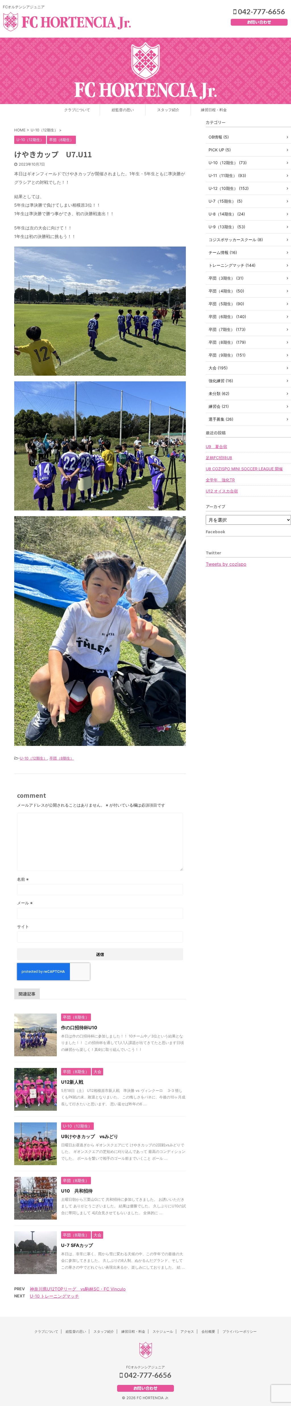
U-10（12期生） (33, 758)
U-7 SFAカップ (77, 1245)
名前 (23, 879)
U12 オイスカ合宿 (222, 491)
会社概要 (208, 1331)
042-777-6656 (260, 11)
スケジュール (163, 1331)
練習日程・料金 (214, 109)
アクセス (187, 1331)
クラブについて (77, 109)
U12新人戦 (72, 1082)
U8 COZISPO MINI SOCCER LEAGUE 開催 (244, 468)
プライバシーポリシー (240, 1331)
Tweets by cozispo (226, 564)
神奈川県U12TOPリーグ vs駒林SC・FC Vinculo (78, 1289)
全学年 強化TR (220, 479)
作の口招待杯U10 (79, 1027)
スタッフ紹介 (168, 109)
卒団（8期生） (61, 758)
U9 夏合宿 (216, 446)
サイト (23, 926)
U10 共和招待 (77, 1191)
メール (25, 902)
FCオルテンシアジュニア (145, 1367)
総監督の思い (123, 109)
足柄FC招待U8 (219, 457)
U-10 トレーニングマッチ (54, 1296)
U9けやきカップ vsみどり (89, 1136)
